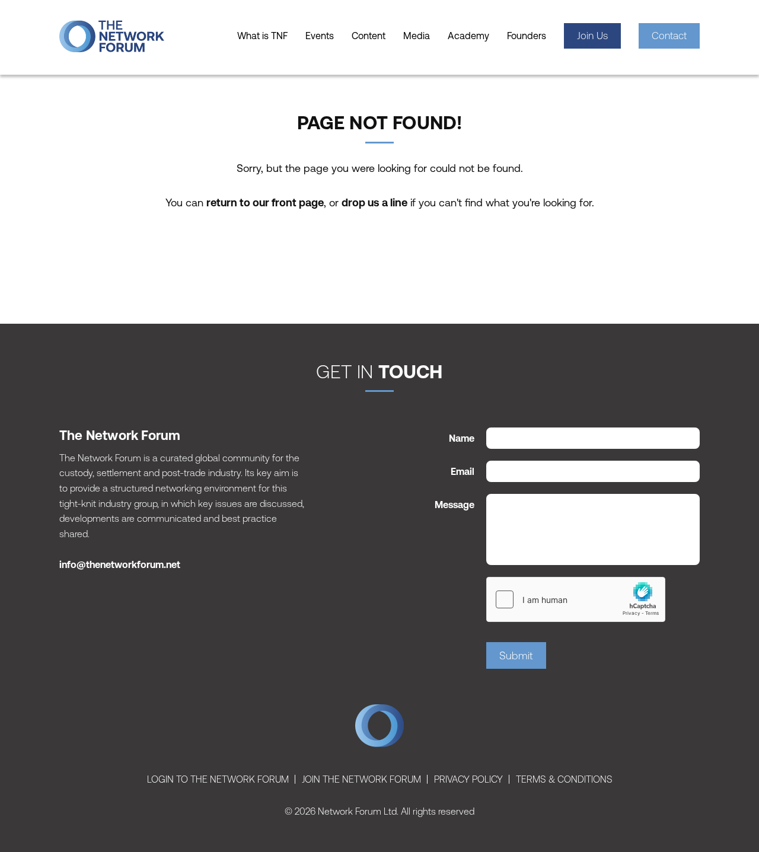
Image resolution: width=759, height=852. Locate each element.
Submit (516, 655)
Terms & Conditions (564, 779)
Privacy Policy (468, 779)
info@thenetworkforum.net (119, 564)
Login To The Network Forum (218, 779)
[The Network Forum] (130, 36)
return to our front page (265, 202)
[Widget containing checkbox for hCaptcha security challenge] (575, 599)
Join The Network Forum (361, 779)
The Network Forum (379, 728)
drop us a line (374, 202)
